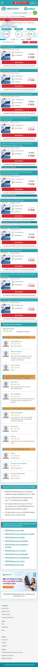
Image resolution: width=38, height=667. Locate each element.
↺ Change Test (33, 42)
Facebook (5, 639)
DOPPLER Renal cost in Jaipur (15, 561)
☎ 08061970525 (21, 3)
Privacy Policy (6, 614)
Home (2, 16)
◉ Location (25, 42)
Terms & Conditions (8, 617)
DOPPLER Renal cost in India (14, 565)
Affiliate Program (7, 658)
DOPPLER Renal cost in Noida (15, 537)
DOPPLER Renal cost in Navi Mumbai (17, 558)
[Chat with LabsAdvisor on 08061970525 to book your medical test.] (35, 13)
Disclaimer (5, 627)
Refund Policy (6, 611)
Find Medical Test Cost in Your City (12, 652)
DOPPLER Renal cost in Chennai (15, 551)
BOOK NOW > (19, 62)
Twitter (4, 643)
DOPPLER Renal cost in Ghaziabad (16, 541)
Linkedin (4, 646)
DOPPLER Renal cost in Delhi (14, 530)
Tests (7, 16)
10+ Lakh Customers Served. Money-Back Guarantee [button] (19, 19)
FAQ (3, 624)
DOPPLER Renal (14, 16)
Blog (3, 630)
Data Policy (5, 608)
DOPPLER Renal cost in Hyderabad (16, 554)
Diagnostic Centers (7, 655)
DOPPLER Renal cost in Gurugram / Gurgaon (19, 534)
